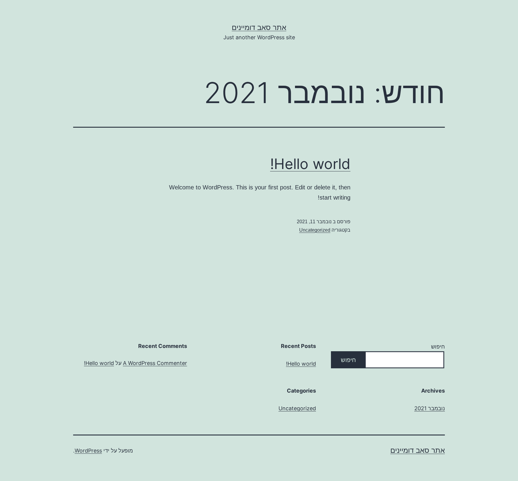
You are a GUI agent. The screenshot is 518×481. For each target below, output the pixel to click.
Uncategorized (314, 230)
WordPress (88, 450)
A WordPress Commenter (155, 363)
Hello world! (310, 164)
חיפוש (438, 346)
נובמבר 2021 (429, 408)
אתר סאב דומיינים (259, 27)
